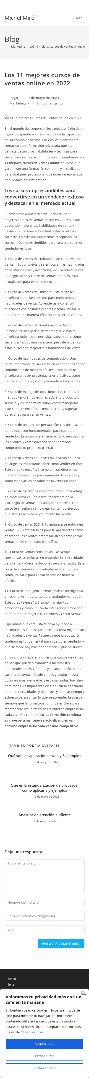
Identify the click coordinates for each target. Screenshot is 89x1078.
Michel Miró (20, 17)
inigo (14, 98)
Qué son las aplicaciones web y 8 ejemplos (44, 755)
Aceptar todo (44, 1043)
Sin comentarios (50, 103)
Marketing (18, 103)
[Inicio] (6, 46)
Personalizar (44, 1056)
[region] (44, 1033)
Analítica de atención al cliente (44, 814)
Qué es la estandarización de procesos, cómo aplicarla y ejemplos (44, 788)
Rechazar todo (44, 1068)
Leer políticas (33, 1032)
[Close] (84, 993)
